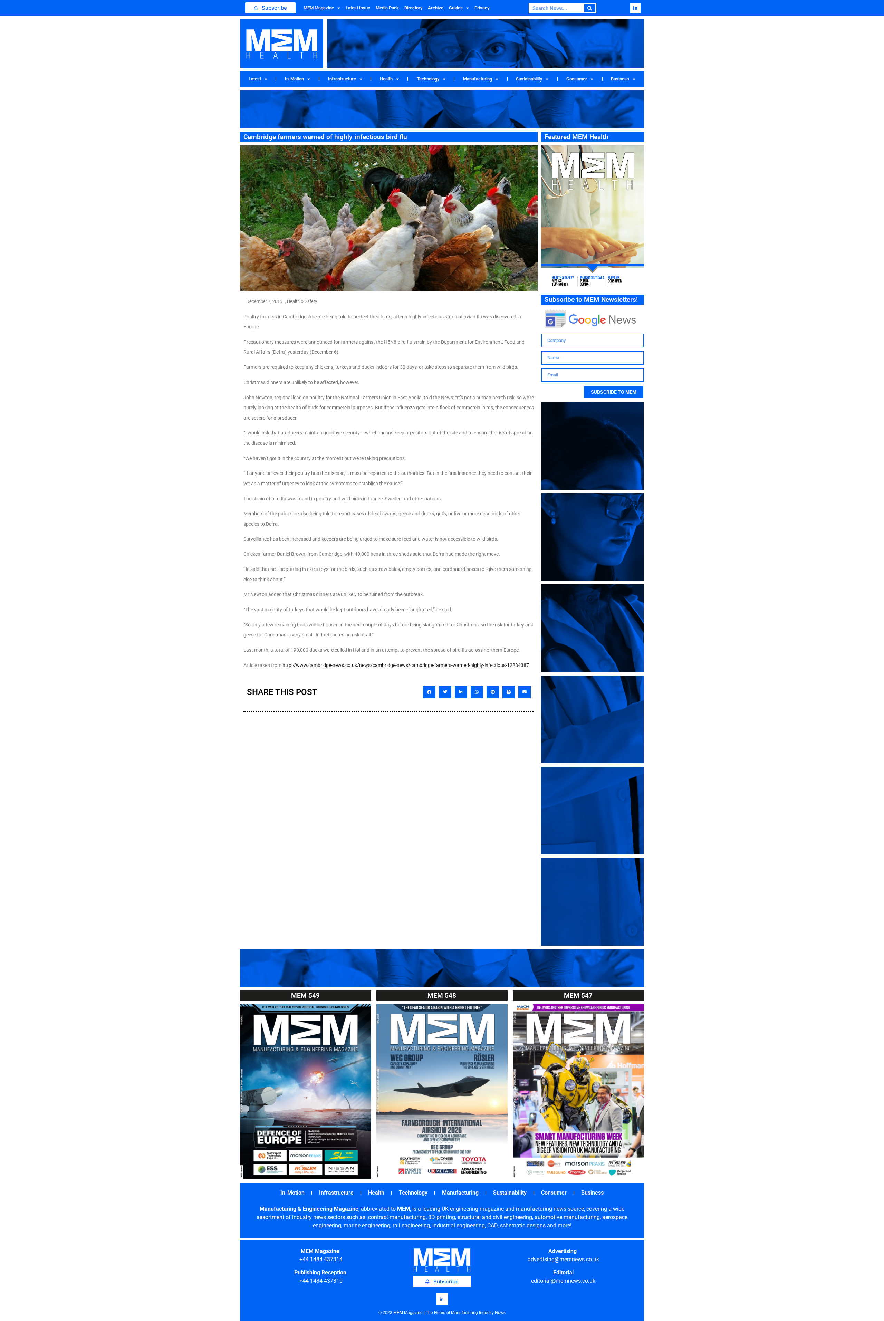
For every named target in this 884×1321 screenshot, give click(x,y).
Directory (413, 7)
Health (386, 79)
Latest (255, 79)
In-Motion (294, 79)
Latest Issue (358, 7)
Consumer (576, 79)
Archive (435, 7)
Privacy (481, 7)
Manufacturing (477, 79)
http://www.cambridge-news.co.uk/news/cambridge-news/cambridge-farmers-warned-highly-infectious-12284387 (405, 665)
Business (620, 79)
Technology (428, 79)
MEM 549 (305, 995)
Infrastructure (342, 79)
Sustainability (529, 79)
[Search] (590, 8)
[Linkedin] (635, 8)
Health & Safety (302, 301)
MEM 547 (578, 995)
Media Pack (387, 7)
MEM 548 (441, 995)
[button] (429, 692)
